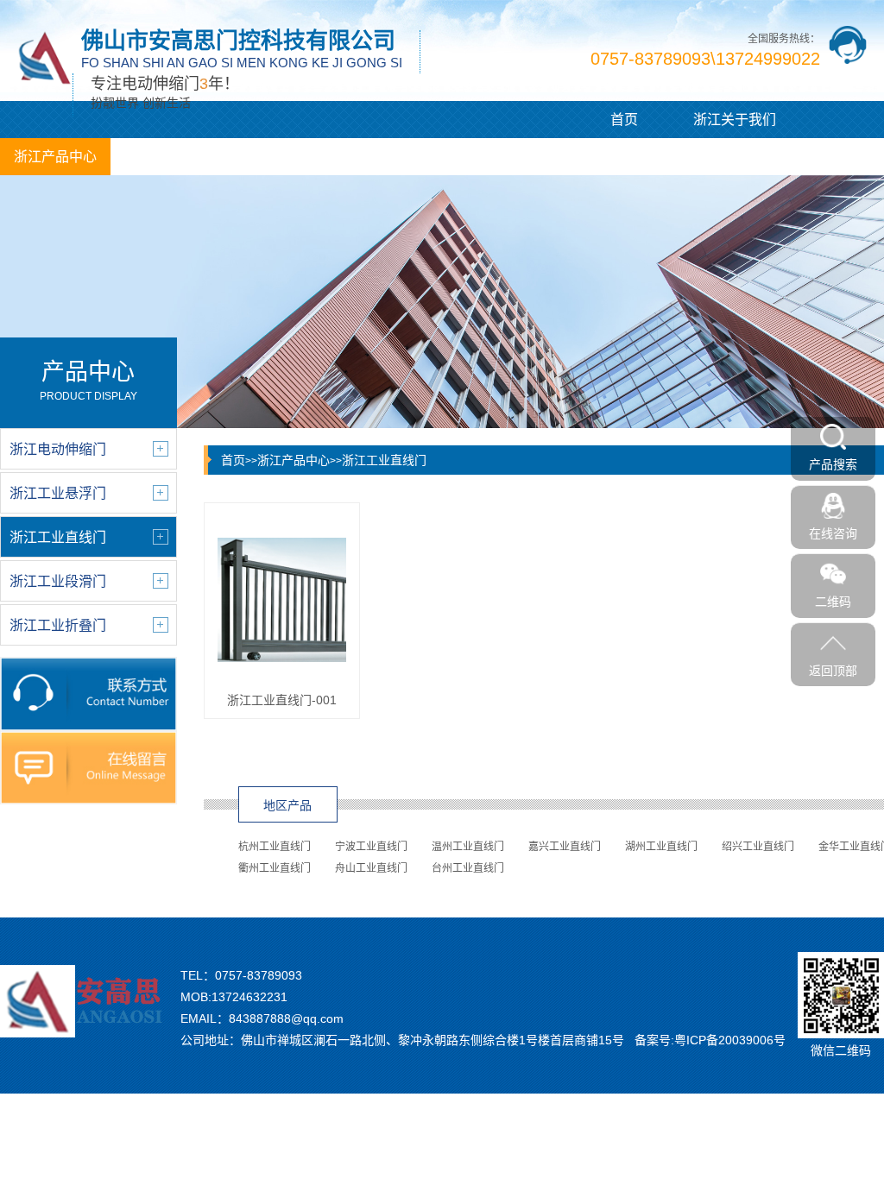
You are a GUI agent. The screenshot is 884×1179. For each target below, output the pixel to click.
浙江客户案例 (276, 156)
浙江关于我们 (734, 119)
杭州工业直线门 (274, 847)
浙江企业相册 (386, 156)
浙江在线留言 (497, 156)
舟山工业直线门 (371, 868)
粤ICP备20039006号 (730, 1040)
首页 (624, 119)
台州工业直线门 (468, 868)
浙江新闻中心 (165, 156)
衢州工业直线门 (274, 868)
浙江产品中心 (55, 156)
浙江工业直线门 (384, 460)
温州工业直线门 (468, 847)
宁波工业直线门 (371, 847)
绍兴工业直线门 (758, 847)
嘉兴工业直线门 (564, 847)
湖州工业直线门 (661, 847)
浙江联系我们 (607, 156)
